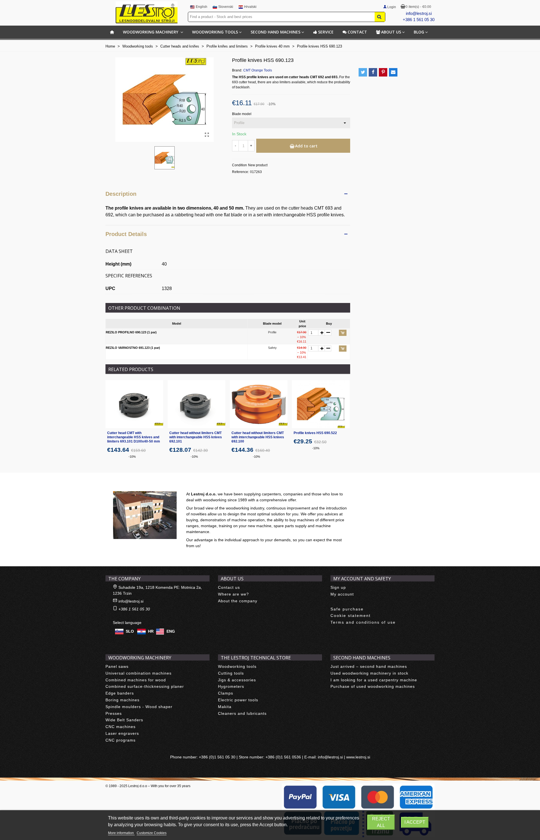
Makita (224, 706)
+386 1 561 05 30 (419, 19)
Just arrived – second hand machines (368, 666)
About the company (237, 601)
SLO (130, 631)
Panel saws (117, 666)
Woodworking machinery (151, 32)
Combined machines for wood (135, 680)
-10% (132, 456)
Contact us (229, 587)
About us (391, 32)
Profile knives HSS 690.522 (315, 433)
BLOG (419, 32)
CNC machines (120, 726)
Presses (113, 713)
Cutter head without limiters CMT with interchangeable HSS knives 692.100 (257, 437)
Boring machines (122, 700)
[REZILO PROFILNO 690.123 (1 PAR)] (206, 135)
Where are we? (233, 594)
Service (326, 32)
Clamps (225, 693)
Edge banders (119, 693)
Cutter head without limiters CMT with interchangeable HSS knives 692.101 (195, 437)
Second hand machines (275, 32)
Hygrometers (231, 686)
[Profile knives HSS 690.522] (321, 404)
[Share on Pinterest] (383, 72)
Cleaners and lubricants (242, 713)
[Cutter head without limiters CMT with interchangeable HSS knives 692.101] (196, 404)
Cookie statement (350, 615)
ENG (170, 631)
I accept (414, 822)
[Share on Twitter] (363, 72)
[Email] (393, 72)
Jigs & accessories (237, 680)
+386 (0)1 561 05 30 (217, 757)
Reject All (381, 822)
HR (151, 631)
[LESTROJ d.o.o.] (146, 12)
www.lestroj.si (358, 757)
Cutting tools (231, 673)
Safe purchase (347, 609)
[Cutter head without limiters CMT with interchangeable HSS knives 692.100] (258, 404)
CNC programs (120, 740)
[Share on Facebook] (373, 72)
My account (342, 594)
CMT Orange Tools (257, 70)
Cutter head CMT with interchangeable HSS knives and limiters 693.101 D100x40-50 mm (133, 437)
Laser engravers (122, 733)
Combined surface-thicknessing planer (144, 686)
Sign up (338, 587)
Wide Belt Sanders (124, 720)
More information (121, 833)
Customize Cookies (151, 833)
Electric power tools (238, 700)
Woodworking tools (215, 32)
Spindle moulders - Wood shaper (138, 706)
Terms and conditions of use (363, 622)
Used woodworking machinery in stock (369, 673)
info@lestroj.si (419, 13)
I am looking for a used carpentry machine (373, 680)
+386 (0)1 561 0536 (283, 757)
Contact (357, 32)
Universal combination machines (138, 673)
